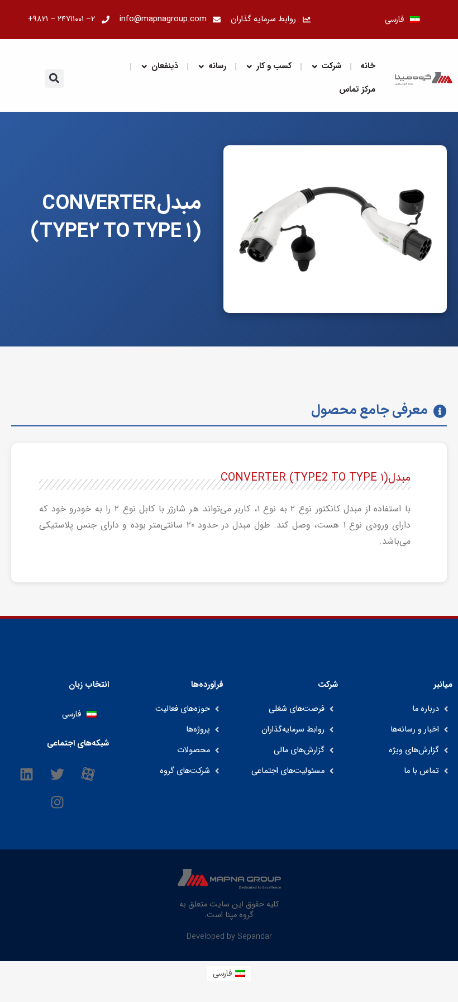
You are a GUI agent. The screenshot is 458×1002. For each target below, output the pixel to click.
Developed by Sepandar (229, 936)
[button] (54, 78)
